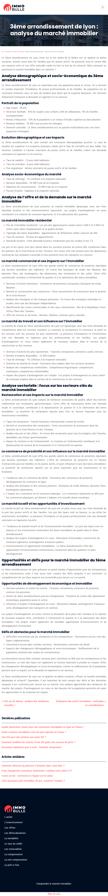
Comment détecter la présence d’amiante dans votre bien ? (33, 765)
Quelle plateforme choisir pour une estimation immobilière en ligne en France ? (43, 727)
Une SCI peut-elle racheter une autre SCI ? (24, 737)
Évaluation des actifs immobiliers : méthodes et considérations (80, 703)
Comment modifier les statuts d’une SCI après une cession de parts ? (39, 742)
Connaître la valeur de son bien (14, 52)
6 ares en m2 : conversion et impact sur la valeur (27, 775)
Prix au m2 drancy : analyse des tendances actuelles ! (26, 703)
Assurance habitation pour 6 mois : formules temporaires (31, 747)
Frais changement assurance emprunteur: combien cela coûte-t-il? (37, 770)
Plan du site (54, 894)
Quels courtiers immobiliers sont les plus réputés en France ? (34, 732)
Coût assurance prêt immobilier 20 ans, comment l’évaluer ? (33, 780)
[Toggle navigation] (102, 7)
